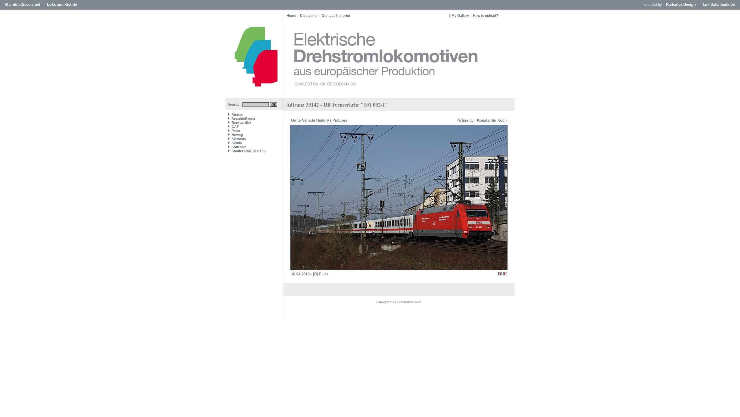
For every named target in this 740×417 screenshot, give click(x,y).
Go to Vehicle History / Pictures (319, 120)
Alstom (237, 115)
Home (291, 16)
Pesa (236, 131)
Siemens (239, 139)
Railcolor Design (681, 4)
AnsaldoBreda (243, 119)
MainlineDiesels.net (22, 4)
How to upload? (485, 16)
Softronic (239, 147)
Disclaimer (309, 16)
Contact (328, 16)
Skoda (237, 143)
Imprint (344, 16)
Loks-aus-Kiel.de (62, 4)
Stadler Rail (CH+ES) (249, 151)
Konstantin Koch (491, 120)
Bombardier (241, 123)
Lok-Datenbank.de (719, 4)
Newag (237, 135)
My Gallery (460, 16)
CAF (235, 127)
